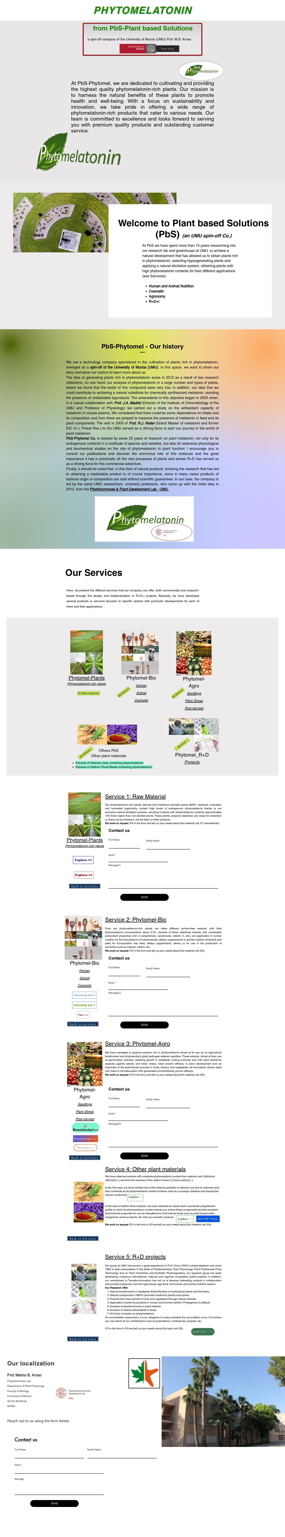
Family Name (152, 841)
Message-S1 (115, 865)
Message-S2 (115, 993)
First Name (114, 840)
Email (111, 855)
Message (19, 1479)
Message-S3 (115, 1124)
